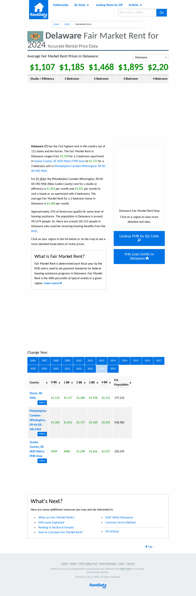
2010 (79, 360)
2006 (33, 360)
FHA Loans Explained (51, 522)
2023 (90, 368)
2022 (79, 368)
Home (56, 24)
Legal (121, 563)
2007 (44, 360)
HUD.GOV (125, 569)
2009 (67, 360)
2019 (44, 368)
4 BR (104, 382)
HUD (34, 231)
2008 (56, 360)
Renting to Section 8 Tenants (56, 527)
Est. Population (121, 382)
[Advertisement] (98, 113)
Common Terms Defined (120, 522)
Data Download (107, 563)
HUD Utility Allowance (119, 517)
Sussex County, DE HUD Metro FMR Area (59, 161)
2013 (113, 360)
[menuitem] (60, 5)
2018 (33, 368)
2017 (159, 360)
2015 (136, 360)
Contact (131, 563)
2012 (101, 360)
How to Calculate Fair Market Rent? (60, 532)
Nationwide (60, 5)
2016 (147, 360)
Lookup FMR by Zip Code (139, 236)
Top (149, 546)
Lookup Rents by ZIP (109, 5)
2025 (113, 368)
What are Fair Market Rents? (56, 517)
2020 (56, 368)
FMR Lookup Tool (88, 563)
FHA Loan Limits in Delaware (139, 256)
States (67, 24)
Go (162, 12)
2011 (90, 360)
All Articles (112, 531)
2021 (67, 368)
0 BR (54, 382)
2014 (124, 360)
